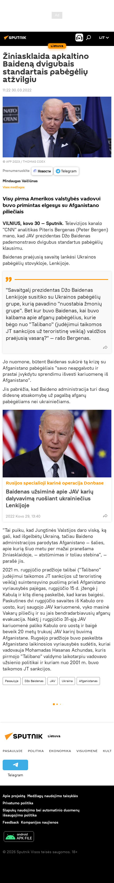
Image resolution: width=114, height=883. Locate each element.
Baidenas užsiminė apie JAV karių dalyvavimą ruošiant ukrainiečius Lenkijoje (49, 498)
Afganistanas (88, 681)
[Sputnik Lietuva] (16, 39)
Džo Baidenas (34, 681)
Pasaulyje (11, 681)
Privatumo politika (18, 803)
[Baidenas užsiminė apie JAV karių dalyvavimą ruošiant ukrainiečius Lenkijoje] (57, 443)
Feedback (11, 822)
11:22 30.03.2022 (17, 90)
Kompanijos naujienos (39, 822)
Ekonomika (60, 750)
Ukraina (67, 681)
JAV (52, 681)
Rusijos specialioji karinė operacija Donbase (55, 483)
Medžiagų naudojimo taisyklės (52, 795)
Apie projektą (14, 795)
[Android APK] (19, 837)
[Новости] (42, 171)
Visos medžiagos (13, 187)
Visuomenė (87, 750)
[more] (105, 347)
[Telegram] (66, 171)
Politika (36, 750)
